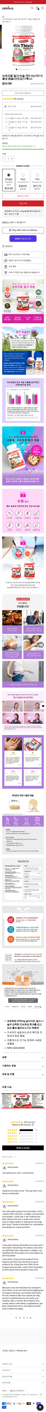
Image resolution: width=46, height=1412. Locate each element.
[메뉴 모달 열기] (42, 7)
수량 (4, 154)
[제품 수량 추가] (4, 158)
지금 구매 (23, 203)
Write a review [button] (23, 1148)
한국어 (4, 1391)
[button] (8, 99)
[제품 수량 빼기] (12, 158)
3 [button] (23, 1318)
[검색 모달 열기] (31, 7)
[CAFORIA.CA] (7, 8)
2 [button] (19, 1318)
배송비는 (6, 222)
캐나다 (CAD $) (18, 1391)
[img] (7, 1163)
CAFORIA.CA (17, 1395)
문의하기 (27, 260)
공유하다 (9, 246)
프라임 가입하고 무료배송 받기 (15, 1350)
